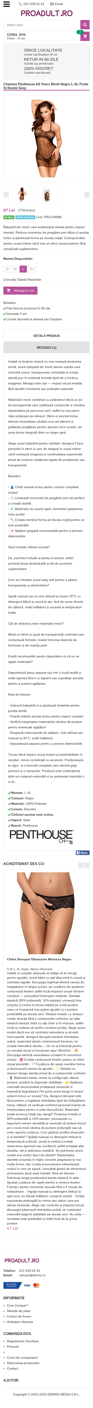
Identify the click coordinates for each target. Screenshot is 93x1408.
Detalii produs (46, 336)
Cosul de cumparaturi (22, 1357)
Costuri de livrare (19, 1316)
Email (59, 4)
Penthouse (30, 825)
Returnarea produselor (23, 1363)
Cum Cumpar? (17, 1305)
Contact (12, 1368)
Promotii (13, 1346)
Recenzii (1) (46, 347)
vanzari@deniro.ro (32, 1275)
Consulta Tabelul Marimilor (22, 279)
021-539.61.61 (33, 4)
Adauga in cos (24, 290)
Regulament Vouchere (23, 1341)
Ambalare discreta (20, 1322)
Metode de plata (18, 1311)
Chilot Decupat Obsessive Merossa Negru (39, 959)
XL (32, 269)
